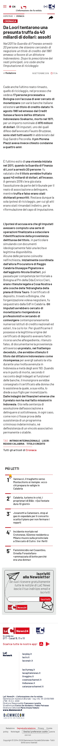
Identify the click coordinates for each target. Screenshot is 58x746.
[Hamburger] (4, 6)
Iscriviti (46, 599)
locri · (46, 440)
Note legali (15, 731)
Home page (8, 16)
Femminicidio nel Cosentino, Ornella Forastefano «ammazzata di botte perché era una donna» (30, 554)
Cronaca (20, 16)
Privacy (41, 728)
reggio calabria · (14, 443)
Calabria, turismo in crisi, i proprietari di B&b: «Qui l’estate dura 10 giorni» (31, 500)
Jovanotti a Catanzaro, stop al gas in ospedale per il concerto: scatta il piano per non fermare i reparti (31, 517)
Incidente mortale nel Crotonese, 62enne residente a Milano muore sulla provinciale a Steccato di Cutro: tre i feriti (31, 536)
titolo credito (35, 443)
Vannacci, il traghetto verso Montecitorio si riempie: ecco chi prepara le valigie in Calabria (30, 483)
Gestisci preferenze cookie (35, 731)
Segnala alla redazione (26, 728)
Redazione (10, 728)
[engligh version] (10, 6)
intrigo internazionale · (25, 440)
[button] (51, 17)
